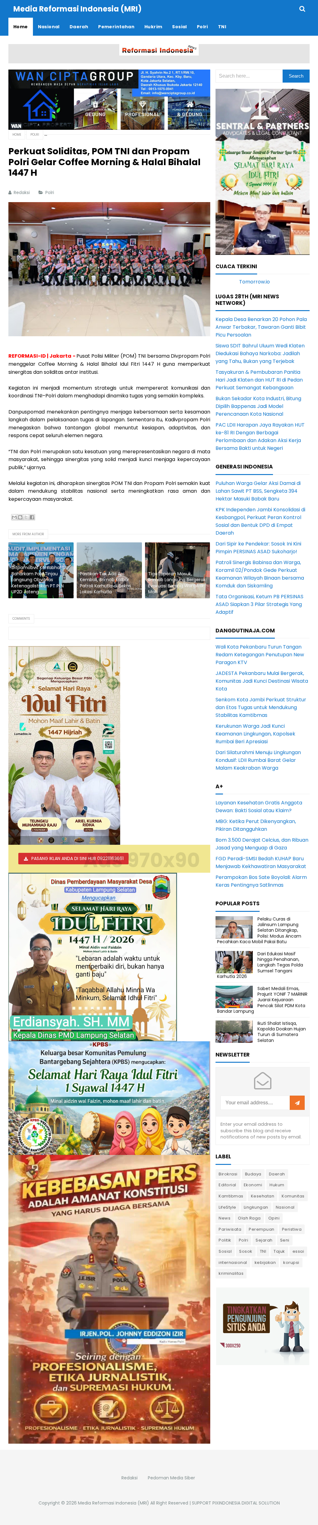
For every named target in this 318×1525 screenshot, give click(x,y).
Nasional (285, 1207)
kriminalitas (231, 1273)
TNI (263, 1251)
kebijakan (265, 1262)
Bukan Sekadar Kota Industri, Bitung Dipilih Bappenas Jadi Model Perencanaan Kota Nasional (258, 406)
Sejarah (264, 1240)
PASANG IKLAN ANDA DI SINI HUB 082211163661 (77, 858)
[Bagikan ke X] (26, 517)
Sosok (245, 1251)
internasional (233, 1262)
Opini (274, 1218)
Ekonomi (253, 1185)
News (224, 1218)
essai (298, 1251)
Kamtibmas (231, 1196)
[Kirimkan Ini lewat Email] (14, 517)
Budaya (253, 1174)
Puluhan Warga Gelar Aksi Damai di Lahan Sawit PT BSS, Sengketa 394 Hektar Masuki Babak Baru (258, 491)
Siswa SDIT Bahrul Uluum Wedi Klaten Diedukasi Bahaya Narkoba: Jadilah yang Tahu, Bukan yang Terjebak (260, 353)
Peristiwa (292, 1229)
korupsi (291, 1262)
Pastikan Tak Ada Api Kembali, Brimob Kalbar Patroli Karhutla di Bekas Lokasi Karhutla (105, 583)
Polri (50, 192)
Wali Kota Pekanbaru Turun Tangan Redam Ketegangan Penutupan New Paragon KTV (260, 654)
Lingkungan (256, 1207)
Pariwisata (230, 1229)
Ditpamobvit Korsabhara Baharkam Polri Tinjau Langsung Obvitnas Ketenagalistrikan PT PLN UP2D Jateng (37, 580)
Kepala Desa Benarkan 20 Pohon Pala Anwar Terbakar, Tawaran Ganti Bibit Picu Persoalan (261, 327)
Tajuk (279, 1251)
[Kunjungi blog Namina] (262, 1325)
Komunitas (293, 1196)
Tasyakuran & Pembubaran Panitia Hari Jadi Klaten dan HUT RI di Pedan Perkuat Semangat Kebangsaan (259, 380)
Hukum (277, 1185)
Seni (284, 1240)
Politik (225, 1240)
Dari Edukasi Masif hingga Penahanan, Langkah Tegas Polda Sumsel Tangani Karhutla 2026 (260, 965)
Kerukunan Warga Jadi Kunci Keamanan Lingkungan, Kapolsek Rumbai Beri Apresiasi (255, 733)
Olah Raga (249, 1218)
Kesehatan (263, 1196)
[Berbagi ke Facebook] (32, 517)
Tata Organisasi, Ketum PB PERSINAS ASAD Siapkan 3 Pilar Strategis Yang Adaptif (259, 604)
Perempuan (262, 1229)
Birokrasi (228, 1174)
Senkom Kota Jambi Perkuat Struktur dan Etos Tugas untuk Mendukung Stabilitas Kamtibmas (261, 707)
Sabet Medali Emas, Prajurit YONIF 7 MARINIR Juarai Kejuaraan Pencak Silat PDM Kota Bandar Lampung (262, 999)
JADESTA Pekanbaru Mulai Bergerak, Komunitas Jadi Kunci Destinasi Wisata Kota (262, 681)
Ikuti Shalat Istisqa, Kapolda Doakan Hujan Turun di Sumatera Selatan (281, 1031)
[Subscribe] (297, 1103)
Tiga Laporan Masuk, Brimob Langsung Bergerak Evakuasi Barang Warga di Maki (177, 583)
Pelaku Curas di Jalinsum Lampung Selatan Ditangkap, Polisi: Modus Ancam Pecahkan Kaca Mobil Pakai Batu (259, 930)
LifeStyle (227, 1207)
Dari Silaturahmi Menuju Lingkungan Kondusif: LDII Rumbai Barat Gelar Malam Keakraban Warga (258, 760)
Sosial (225, 1251)
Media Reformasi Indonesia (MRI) (113, 1503)
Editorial (227, 1185)
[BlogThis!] (20, 517)
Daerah (277, 1174)
